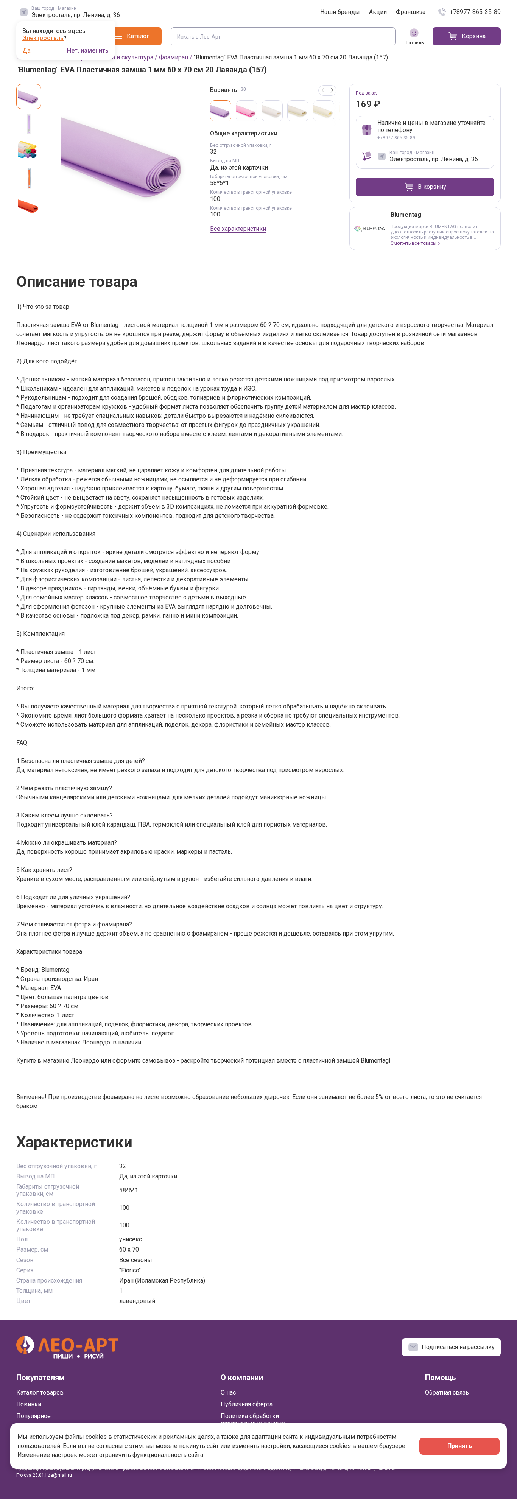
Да (26, 51)
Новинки (28, 1404)
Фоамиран (173, 57)
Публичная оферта (247, 1404)
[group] (125, 154)
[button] (332, 90)
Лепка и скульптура (125, 57)
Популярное (33, 1416)
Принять (459, 1445)
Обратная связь (447, 1392)
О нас (228, 1392)
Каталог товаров (40, 1392)
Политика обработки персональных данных (253, 1419)
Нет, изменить (88, 51)
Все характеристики (238, 228)
